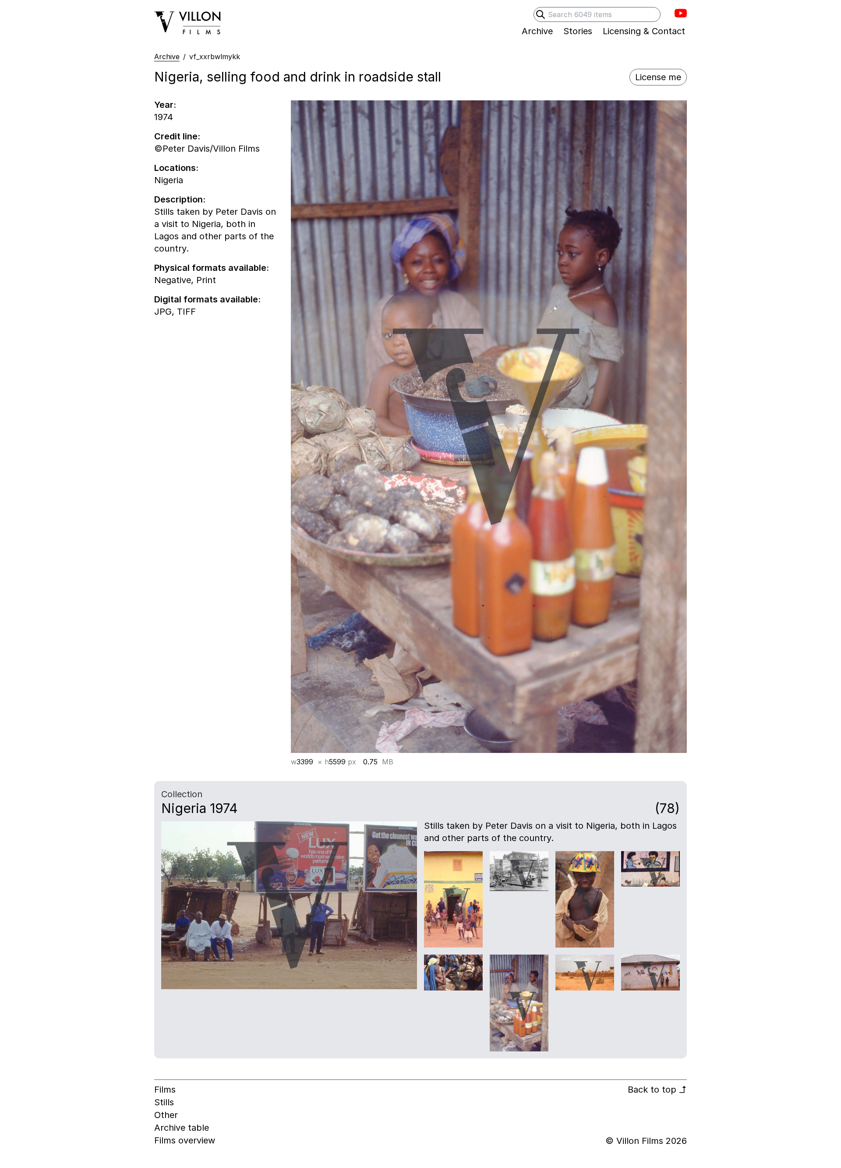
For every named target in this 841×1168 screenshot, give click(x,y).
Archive (167, 56)
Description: (179, 199)
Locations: (176, 168)
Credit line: (177, 136)
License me (658, 77)
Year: (165, 104)
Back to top (657, 1089)
